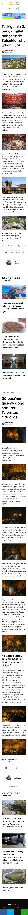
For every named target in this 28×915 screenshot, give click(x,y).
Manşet (11, 20)
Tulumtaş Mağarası (7, 761)
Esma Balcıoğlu (9, 50)
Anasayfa (4, 20)
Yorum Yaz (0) (13, 271)
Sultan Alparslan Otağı (20, 246)
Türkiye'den (11, 392)
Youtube (14, 8)
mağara (14, 759)
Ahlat (9, 246)
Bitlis (12, 246)
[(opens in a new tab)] (14, 292)
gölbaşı (10, 759)
